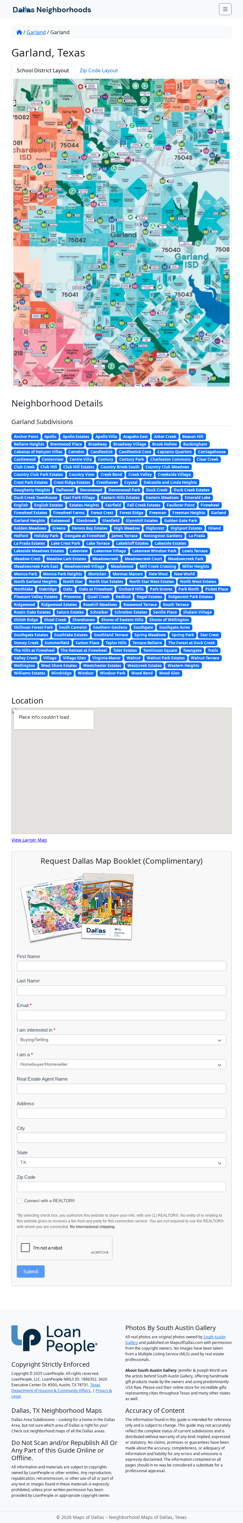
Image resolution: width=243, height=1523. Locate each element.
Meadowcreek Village (84, 566)
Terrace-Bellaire (147, 642)
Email (24, 1005)
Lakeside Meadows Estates (39, 551)
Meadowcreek (105, 558)
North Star (73, 581)
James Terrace (125, 535)
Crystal (131, 482)
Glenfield (111, 520)
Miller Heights (195, 566)
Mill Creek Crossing (158, 566)
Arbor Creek (165, 436)
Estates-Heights (84, 505)
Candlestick (101, 451)
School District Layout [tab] (43, 70)
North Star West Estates (151, 581)
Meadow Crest (27, 558)
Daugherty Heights (32, 490)
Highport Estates (186, 528)
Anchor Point (26, 436)
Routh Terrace (176, 604)
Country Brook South (120, 467)
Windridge (61, 673)
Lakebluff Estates (132, 543)
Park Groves (161, 589)
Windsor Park (112, 673)
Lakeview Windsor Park (154, 551)
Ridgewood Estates (59, 604)
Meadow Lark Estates (66, 558)
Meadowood (122, 566)
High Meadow (127, 528)
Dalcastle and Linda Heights (170, 482)
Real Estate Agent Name (42, 1079)
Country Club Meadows (167, 467)
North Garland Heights (35, 581)
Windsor (86, 673)
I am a (25, 1054)
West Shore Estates (59, 665)
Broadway (97, 444)
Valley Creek (25, 658)
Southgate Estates (31, 635)
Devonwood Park (124, 490)
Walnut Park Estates (166, 658)
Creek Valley (140, 474)
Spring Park (183, 635)
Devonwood (91, 490)
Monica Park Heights (62, 574)
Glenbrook (86, 520)
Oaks (67, 589)
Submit (30, 1271)
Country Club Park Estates (38, 474)
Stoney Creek (26, 642)
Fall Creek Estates (143, 505)
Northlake (23, 589)
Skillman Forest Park (33, 627)
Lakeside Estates (170, 543)
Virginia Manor (106, 658)
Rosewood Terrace (140, 604)
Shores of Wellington (169, 619)
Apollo (50, 436)
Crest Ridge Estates (72, 482)
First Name (28, 956)
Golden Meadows (30, 528)
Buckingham (195, 444)
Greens (58, 528)
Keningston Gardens (163, 535)
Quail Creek (98, 596)
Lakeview (79, 551)
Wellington (24, 665)
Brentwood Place (66, 444)
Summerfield (57, 642)
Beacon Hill (192, 436)
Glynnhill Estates (142, 520)
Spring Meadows (150, 635)
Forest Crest (102, 512)
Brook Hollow (164, 444)
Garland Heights (29, 520)
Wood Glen (169, 673)
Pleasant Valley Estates (36, 596)
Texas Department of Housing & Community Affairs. (55, 1387)
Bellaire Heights (29, 444)
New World (184, 574)
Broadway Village (129, 444)
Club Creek (24, 467)
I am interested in (36, 1030)
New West (158, 574)
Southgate (143, 627)
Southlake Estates (71, 635)
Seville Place (165, 612)
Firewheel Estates (30, 512)
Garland (36, 32)
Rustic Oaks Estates (32, 612)
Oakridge (48, 589)
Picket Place (216, 589)
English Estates (48, 505)
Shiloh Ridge (26, 619)
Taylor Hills (116, 642)
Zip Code (26, 1177)
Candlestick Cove (135, 451)
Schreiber (99, 612)
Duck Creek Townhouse (35, 497)
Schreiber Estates (131, 612)
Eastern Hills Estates (120, 497)
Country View (81, 474)
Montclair (97, 574)
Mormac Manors (128, 574)
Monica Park (25, 574)
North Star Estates (106, 581)
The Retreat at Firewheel (84, 650)
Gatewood (60, 520)
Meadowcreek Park (185, 558)
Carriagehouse (212, 451)
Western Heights (183, 665)
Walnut (133, 658)
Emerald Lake (197, 497)
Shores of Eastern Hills (122, 619)
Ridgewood (24, 604)
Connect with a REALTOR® (49, 1200)
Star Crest (209, 635)
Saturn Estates (70, 612)
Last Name (28, 980)
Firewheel (210, 505)
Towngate (192, 650)
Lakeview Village (110, 551)
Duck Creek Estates (191, 490)
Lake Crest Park (65, 543)
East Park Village (79, 497)
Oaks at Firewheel (96, 589)
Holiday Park (46, 535)
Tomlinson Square (160, 650)
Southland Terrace (111, 635)
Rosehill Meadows (100, 604)
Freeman (157, 512)
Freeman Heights (188, 512)
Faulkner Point (181, 505)
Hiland (214, 528)
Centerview (52, 459)
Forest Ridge (131, 512)
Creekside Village (174, 474)
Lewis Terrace (195, 551)
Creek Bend (111, 474)
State (22, 1152)
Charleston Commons (170, 459)
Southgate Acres (174, 627)
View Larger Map (29, 840)
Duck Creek (156, 490)
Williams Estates (29, 673)
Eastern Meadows (162, 497)
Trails (213, 650)
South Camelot (73, 627)
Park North (188, 589)
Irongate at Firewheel (85, 535)
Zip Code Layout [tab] (99, 70)
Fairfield (113, 505)
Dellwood (65, 490)
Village (50, 658)
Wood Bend (142, 673)
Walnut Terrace (205, 658)
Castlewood (25, 459)
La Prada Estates (29, 543)
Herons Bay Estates (90, 528)
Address (25, 1103)
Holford (21, 535)
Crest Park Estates (31, 482)
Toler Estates (125, 650)
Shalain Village (197, 612)
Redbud (123, 596)
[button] (220, 88)
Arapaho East (135, 436)
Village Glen (74, 658)
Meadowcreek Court (143, 558)
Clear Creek (207, 459)
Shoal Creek (55, 619)
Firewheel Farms (68, 512)
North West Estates (198, 581)
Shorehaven (83, 619)
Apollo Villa (106, 436)
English (21, 505)
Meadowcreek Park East (36, 566)
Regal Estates (149, 596)
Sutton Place (87, 642)
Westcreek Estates (145, 665)
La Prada (197, 535)
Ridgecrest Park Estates (190, 596)
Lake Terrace (98, 543)
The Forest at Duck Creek (191, 642)
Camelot (76, 451)
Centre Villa (81, 459)
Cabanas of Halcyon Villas (38, 451)
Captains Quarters (174, 451)
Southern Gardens (110, 627)
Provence (72, 596)
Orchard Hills (131, 589)
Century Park (131, 459)
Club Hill (48, 467)
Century (105, 459)
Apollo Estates (76, 436)
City (21, 1128)
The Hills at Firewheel (34, 650)
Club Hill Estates (78, 467)
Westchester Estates (102, 665)
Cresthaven (107, 482)
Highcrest (155, 528)
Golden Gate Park (180, 520)
